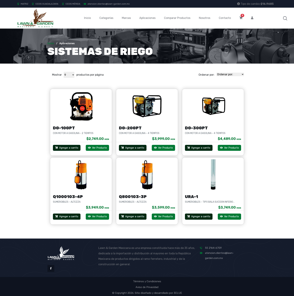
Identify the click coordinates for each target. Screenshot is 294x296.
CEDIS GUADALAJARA (46, 4)
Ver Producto (99, 147)
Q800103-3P (133, 196)
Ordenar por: (206, 74)
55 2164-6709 (213, 247)
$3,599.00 (163, 207)
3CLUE (178, 292)
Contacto (225, 18)
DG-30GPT (196, 128)
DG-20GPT (130, 128)
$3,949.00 (97, 207)
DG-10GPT (64, 128)
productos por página (90, 74)
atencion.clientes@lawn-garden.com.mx (108, 4)
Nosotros (204, 18)
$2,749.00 (97, 139)
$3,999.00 (163, 139)
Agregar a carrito (68, 147)
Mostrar (57, 74)
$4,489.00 (229, 139)
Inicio (87, 18)
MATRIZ (24, 4)
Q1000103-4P (68, 196)
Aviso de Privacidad (147, 287)
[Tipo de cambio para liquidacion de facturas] (238, 3)
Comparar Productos (177, 18)
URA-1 (191, 196)
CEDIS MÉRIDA (73, 4)
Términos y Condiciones (147, 281)
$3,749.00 (229, 207)
